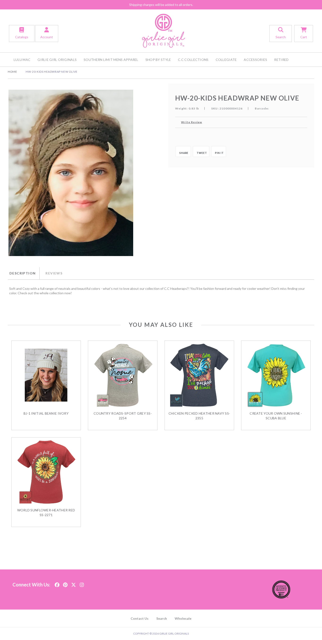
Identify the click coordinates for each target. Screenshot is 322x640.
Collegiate (226, 60)
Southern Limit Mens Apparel (111, 60)
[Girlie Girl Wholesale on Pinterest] (65, 583)
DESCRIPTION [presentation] (22, 273)
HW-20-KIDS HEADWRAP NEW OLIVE (51, 71)
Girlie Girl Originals (57, 60)
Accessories (255, 60)
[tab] (23, 273)
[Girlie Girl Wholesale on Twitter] (73, 583)
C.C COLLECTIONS (193, 60)
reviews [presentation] (53, 273)
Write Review (191, 122)
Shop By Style (158, 60)
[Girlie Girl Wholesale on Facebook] (57, 583)
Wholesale (183, 618)
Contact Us (140, 618)
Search (161, 618)
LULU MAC (22, 60)
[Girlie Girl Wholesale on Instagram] (81, 583)
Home (12, 71)
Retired (281, 60)
